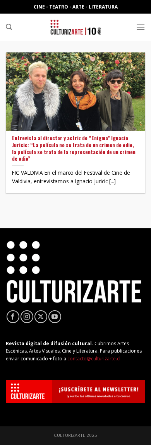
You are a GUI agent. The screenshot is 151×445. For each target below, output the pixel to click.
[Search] (9, 27)
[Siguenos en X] (40, 316)
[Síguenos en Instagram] (27, 316)
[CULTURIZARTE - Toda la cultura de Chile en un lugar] (75, 27)
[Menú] (140, 27)
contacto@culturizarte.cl (93, 358)
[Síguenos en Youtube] (54, 316)
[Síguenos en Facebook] (13, 316)
